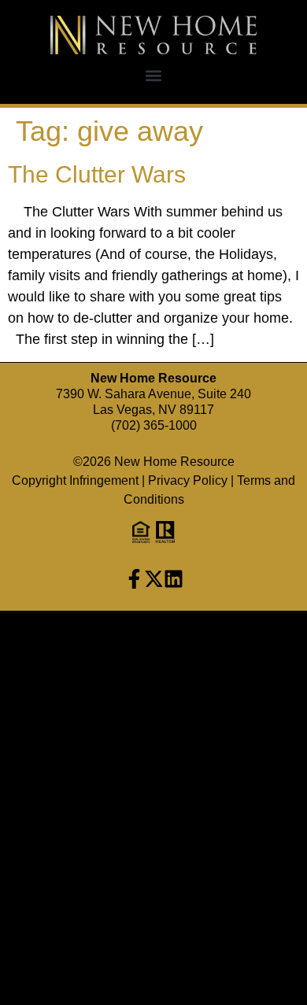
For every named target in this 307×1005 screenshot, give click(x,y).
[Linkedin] (173, 579)
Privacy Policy (187, 480)
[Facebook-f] (134, 579)
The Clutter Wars (97, 174)
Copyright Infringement (75, 480)
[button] (154, 75)
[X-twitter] (154, 579)
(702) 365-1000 (154, 425)
